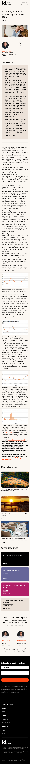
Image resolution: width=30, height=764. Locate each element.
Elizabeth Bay (8, 432)
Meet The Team (10, 649)
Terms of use (15, 760)
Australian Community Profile (16, 440)
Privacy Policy (10, 760)
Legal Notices (22, 760)
